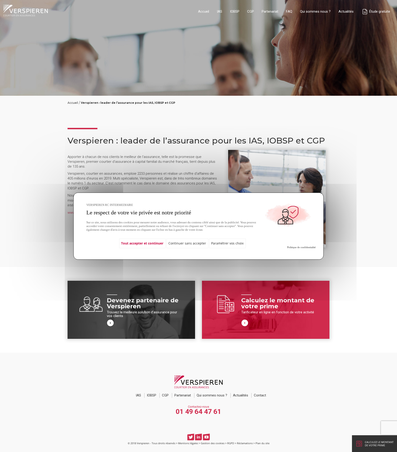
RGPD (230, 443)
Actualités (346, 11)
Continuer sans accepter (187, 243)
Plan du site (262, 443)
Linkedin (198, 437)
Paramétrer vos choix (227, 243)
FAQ (289, 11)
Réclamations (245, 443)
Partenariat (270, 11)
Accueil (203, 11)
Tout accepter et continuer (142, 243)
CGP (250, 11)
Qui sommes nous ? (315, 11)
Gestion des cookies (212, 443)
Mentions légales (188, 443)
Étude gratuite (379, 11)
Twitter (190, 437)
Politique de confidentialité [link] (301, 247)
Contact (260, 395)
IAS (219, 11)
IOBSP (234, 11)
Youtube (206, 437)
